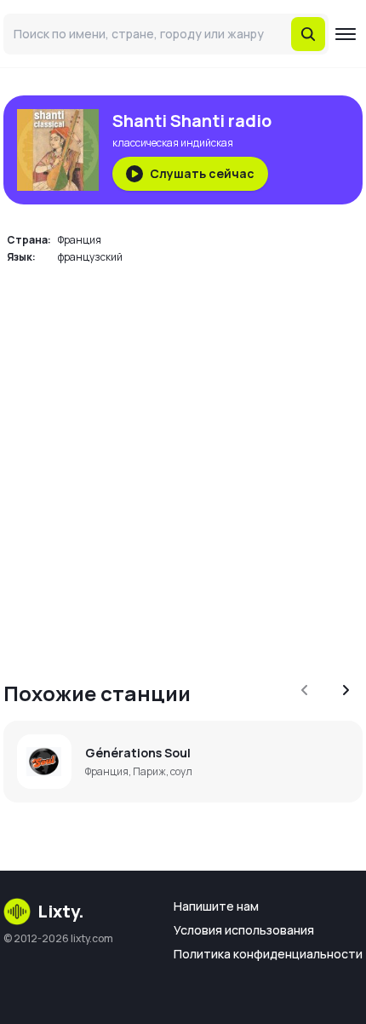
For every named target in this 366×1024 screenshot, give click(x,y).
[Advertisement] (183, 462)
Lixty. (60, 911)
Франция (79, 240)
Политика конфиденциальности (268, 954)
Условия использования (244, 930)
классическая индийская (172, 142)
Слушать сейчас (202, 173)
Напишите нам (216, 906)
